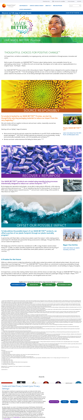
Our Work (49, 284)
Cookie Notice (16, 417)
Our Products (23, 5)
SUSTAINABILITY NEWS (64, 284)
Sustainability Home (18, 284)
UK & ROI (79, 1)
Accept (74, 401)
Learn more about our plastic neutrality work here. (71, 249)
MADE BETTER (34, 284)
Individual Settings (54, 401)
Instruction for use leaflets (59, 1)
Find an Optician (71, 1)
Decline (64, 401)
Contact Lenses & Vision (36, 5)
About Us (47, 5)
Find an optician (57, 5)
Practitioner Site (46, 1)
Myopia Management (25, 9)
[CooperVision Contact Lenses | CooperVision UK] (9, 6)
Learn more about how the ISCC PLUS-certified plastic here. (72, 134)
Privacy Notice (7, 418)
